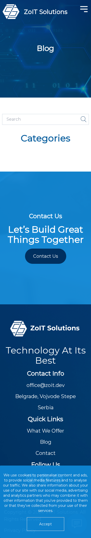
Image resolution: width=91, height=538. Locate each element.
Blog (45, 442)
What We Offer (45, 431)
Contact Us (45, 256)
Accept (45, 524)
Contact (46, 453)
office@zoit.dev (46, 385)
